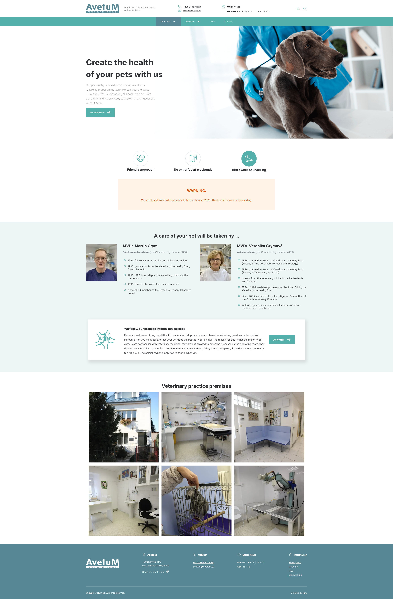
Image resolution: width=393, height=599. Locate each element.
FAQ (212, 21)
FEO (305, 592)
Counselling (295, 574)
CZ (298, 9)
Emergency (295, 562)
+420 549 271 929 (192, 7)
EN (304, 9)
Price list (293, 566)
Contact (228, 21)
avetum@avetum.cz (192, 11)
